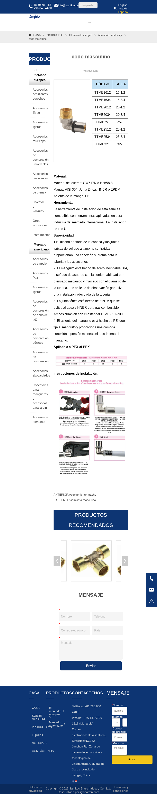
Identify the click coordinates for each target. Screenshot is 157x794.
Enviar (91, 666)
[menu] (89, 22)
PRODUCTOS (54, 35)
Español (123, 12)
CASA (37, 35)
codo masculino (38, 38)
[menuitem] (89, 22)
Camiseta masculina (83, 500)
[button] (89, 22)
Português (120, 8)
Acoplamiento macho (82, 494)
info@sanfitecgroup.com (102, 735)
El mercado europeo (80, 35)
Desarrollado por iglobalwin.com (78, 792)
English (122, 5)
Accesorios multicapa (110, 35)
